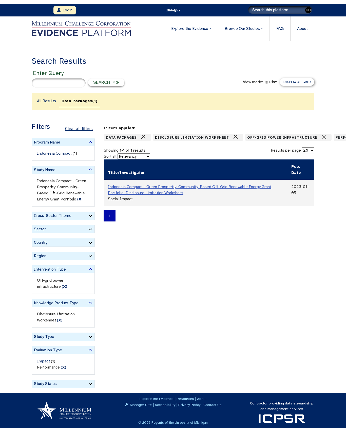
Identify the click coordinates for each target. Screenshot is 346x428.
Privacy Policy (189, 404)
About (302, 28)
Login (66, 10)
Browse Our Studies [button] (242, 28)
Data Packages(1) (79, 101)
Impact (43, 361)
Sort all (110, 156)
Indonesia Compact (54, 153)
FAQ (280, 28)
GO (308, 10)
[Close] (143, 136)
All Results (46, 101)
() (80, 199)
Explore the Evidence (157, 398)
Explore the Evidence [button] (189, 28)
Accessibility (165, 404)
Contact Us (212, 404)
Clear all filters (79, 128)
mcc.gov (173, 9)
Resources (185, 398)
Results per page (286, 150)
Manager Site (141, 404)
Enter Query (48, 73)
